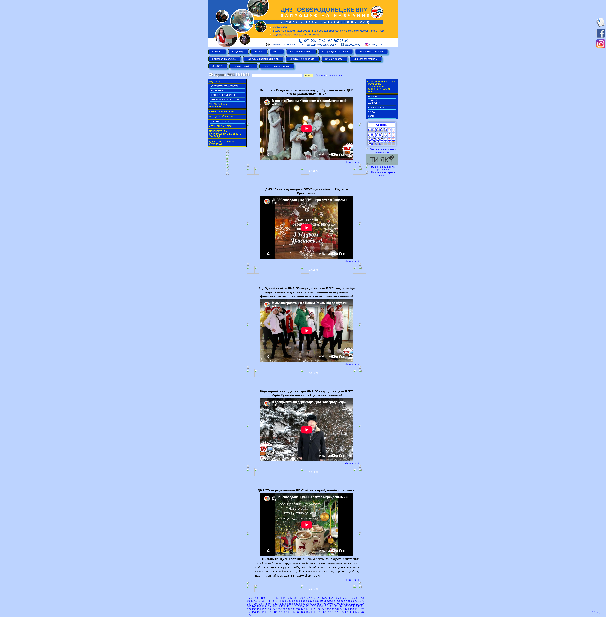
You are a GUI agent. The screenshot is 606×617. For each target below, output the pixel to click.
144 (322, 609)
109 (269, 606)
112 (283, 606)
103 (357, 603)
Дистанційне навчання (371, 51)
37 (360, 598)
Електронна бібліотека (302, 59)
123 (335, 606)
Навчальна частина (300, 51)
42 (258, 600)
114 (292, 606)
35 (353, 598)
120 (321, 606)
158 (273, 612)
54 (300, 600)
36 (357, 598)
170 (332, 612)
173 (347, 612)
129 (249, 609)
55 (304, 600)
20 (301, 598)
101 (348, 603)
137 (288, 609)
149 (347, 609)
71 (359, 600)
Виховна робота (333, 59)
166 (313, 612)
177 (249, 615)
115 (297, 606)
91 (310, 603)
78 (265, 603)
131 (259, 609)
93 (317, 603)
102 (353, 603)
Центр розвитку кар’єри (276, 66)
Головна (321, 75)
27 (325, 598)
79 (269, 603)
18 (294, 598)
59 (317, 600)
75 (255, 603)
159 (278, 612)
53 (297, 600)
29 (332, 598)
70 (356, 600)
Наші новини (335, 75)
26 (322, 598)
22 (308, 598)
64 (335, 600)
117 (306, 606)
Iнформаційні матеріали (335, 51)
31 (339, 598)
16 (287, 598)
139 (298, 609)
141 (308, 609)
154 (254, 612)
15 (284, 598)
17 (291, 598)
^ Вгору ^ (597, 612)
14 (280, 598)
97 (331, 603)
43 (262, 600)
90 (307, 603)
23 (311, 598)
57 (310, 600)
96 (328, 603)
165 (308, 612)
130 (254, 609)
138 (293, 609)
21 (304, 598)
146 (332, 609)
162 (293, 612)
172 (342, 612)
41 (255, 600)
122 (330, 606)
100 (343, 603)
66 (342, 600)
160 (283, 612)
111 (278, 606)
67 (345, 600)
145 (327, 609)
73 (248, 603)
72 (363, 600)
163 (298, 612)
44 (265, 600)
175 (357, 612)
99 (338, 603)
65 (338, 600)
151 (357, 609)
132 (264, 609)
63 (331, 600)
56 (307, 600)
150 (352, 609)
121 (326, 606)
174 (352, 612)
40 (251, 600)
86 (293, 603)
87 (297, 603)
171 (337, 612)
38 (363, 598)
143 (317, 609)
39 (248, 600)
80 (272, 603)
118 (311, 606)
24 (315, 598)
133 (269, 609)
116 (302, 606)
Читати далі (352, 162)
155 (259, 612)
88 (300, 603)
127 (355, 606)
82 (279, 603)
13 (277, 598)
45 (269, 600)
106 (254, 606)
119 (316, 606)
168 (322, 612)
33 (346, 598)
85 (290, 603)
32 (343, 598)
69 (352, 600)
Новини (258, 51)
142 (313, 609)
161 (288, 612)
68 (349, 600)
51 (290, 600)
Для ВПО (217, 66)
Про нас (216, 51)
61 (324, 600)
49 (283, 600)
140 (303, 609)
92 (314, 603)
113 (287, 606)
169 (327, 612)
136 (283, 609)
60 (321, 600)
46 (272, 600)
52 (293, 600)
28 (329, 598)
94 (321, 603)
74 (251, 603)
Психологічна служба (224, 59)
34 (350, 598)
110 (273, 606)
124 (340, 606)
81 (276, 603)
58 (314, 600)
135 (278, 609)
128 (360, 606)
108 (264, 606)
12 (273, 598)
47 (276, 600)
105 (249, 606)
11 (270, 598)
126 (350, 606)
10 (266, 598)
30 (336, 598)
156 (264, 612)
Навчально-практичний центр (263, 59)
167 (317, 612)
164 (303, 612)
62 (328, 600)
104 (362, 603)
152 (361, 609)
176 (361, 612)
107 (259, 606)
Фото (276, 51)
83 (283, 603)
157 (269, 612)
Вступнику (237, 51)
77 (262, 603)
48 (279, 600)
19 (298, 598)
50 (286, 600)
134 (273, 609)
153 (249, 612)
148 (342, 609)
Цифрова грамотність (365, 59)
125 (345, 606)
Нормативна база (242, 66)
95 (324, 603)
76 (258, 603)
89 (304, 603)
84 (286, 603)
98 (335, 603)
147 (337, 609)
